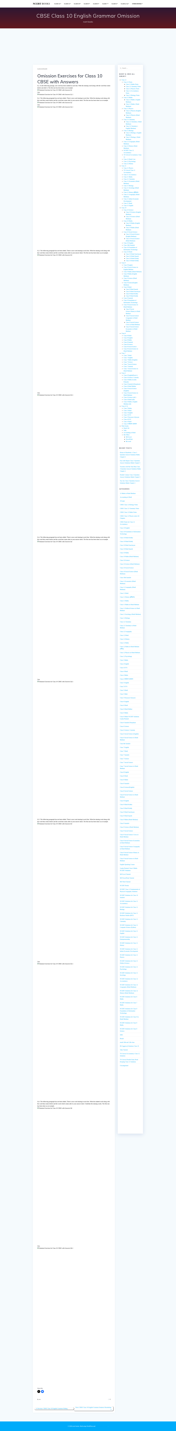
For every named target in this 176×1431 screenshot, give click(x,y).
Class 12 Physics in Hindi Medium (130, 652)
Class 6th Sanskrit (125, 743)
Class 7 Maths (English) (130, 360)
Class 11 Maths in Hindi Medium (129, 604)
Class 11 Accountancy (130, 174)
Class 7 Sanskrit (128, 366)
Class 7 (104, 4)
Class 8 (95, 4)
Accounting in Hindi (129, 432)
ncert (41, 4)
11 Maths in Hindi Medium (128, 493)
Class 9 (86, 4)
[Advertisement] (88, 51)
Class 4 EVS (127, 419)
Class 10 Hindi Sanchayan (133, 254)
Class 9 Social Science (126, 831)
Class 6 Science (124, 726)
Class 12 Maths (128, 97)
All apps (122, 501)
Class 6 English (124, 701)
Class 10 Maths (128, 221)
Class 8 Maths (128, 340)
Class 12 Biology (129, 130)
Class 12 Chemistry (129, 119)
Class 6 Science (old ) (130, 397)
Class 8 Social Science (130, 346)
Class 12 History (128, 163)
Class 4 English (124, 664)
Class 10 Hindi (128, 252)
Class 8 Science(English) (127, 787)
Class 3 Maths (124, 660)
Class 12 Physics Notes (132, 88)
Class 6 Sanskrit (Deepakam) (132, 384)
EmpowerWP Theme (102, 1426)
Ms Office (126, 435)
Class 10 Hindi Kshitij (132, 258)
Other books (137, 4)
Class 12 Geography (126, 631)
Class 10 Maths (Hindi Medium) (129, 556)
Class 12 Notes (128, 82)
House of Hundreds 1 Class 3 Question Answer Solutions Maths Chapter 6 (130, 455)
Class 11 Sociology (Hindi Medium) (130, 614)
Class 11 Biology (128, 185)
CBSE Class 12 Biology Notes (129, 504)
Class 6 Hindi (124, 705)
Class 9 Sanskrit (128, 298)
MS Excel (129, 437)
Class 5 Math (124, 694)
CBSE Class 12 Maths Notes (128, 512)
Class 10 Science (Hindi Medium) (130, 564)
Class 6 (114, 4)
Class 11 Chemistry (129, 179)
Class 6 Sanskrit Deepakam (128, 722)
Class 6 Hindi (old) (129, 399)
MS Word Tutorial (125, 882)
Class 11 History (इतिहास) (131, 192)
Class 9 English (128, 265)
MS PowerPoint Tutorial (127, 878)
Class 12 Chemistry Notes (133, 86)
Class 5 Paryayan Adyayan (131, 417)
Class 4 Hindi (127, 421)
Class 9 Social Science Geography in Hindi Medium (132, 318)
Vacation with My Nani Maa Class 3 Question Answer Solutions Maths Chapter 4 (130, 469)
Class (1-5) (124, 4)
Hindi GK (126, 428)
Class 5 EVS (127, 415)
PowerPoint (129, 439)
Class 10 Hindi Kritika (132, 260)
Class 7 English (128, 357)
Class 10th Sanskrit (129, 245)
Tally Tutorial (124, 1050)
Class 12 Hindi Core (129, 159)
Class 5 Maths (128, 408)
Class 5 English (128, 413)
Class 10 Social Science (130, 232)
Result (122, 1038)
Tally (125, 430)
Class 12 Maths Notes (132, 84)
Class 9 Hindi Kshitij (132, 296)
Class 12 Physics (128, 108)
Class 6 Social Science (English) (129, 734)
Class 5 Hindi (127, 410)
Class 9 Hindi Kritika (132, 293)
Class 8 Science (128, 344)
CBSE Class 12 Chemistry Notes (129, 508)
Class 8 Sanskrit (128, 342)
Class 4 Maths (124, 675)
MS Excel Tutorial (125, 874)
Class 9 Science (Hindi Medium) (129, 827)
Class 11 (67, 4)
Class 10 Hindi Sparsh (132, 256)
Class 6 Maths (124, 713)
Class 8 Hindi (127, 335)
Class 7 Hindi (127, 355)
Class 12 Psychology (130, 161)
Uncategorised (124, 1065)
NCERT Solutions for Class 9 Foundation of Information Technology (128, 1011)
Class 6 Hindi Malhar (130, 386)
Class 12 (57, 4)
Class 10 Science (128, 210)
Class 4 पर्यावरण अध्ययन (130, 424)
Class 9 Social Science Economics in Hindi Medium (132, 329)
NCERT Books (124, 885)
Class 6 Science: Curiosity (131, 377)
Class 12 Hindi (124, 635)
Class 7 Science (128, 362)
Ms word (128, 441)
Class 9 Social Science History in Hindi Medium (133, 311)
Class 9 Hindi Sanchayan (133, 291)
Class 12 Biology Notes (133, 95)
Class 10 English (42, 68)
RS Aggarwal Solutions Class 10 (129, 1046)
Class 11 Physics (128, 168)
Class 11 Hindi (128, 203)
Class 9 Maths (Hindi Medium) (133, 271)
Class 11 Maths (128, 177)
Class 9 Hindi (127, 287)
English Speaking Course (127, 864)
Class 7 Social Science (130, 364)
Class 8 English (128, 338)
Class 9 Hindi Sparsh (132, 289)
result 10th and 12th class (127, 1042)
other (121, 1035)
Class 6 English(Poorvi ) (131, 375)
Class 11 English (128, 205)
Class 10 (77, 4)
